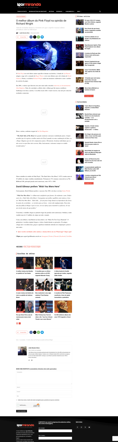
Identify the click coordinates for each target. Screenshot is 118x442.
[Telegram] (42, 37)
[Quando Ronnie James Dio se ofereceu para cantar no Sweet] (80, 144)
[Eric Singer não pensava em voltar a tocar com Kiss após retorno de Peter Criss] (80, 136)
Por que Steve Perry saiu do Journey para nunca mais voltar (24, 317)
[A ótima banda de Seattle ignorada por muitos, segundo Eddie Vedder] (63, 263)
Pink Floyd (21, 73)
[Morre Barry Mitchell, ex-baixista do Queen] (80, 90)
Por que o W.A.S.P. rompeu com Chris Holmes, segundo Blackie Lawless (93, 22)
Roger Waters (40, 76)
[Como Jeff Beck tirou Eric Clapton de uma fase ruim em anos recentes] (80, 161)
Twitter (51, 236)
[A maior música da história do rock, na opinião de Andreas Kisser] (25, 285)
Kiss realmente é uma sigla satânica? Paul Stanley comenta (43, 295)
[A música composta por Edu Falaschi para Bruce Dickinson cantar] (80, 177)
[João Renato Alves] (17, 33)
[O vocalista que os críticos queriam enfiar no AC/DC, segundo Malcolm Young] (44, 263)
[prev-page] (17, 323)
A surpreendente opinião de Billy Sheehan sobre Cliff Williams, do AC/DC (93, 169)
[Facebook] (31, 37)
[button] (100, 11)
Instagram (45, 236)
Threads (56, 236)
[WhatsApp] (38, 37)
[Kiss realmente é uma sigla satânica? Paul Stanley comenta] (44, 285)
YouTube (69, 236)
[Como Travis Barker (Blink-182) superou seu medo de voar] (80, 71)
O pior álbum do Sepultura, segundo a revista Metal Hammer (92, 107)
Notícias (38, 312)
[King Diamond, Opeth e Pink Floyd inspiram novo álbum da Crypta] (80, 47)
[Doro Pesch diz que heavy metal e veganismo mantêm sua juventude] (80, 30)
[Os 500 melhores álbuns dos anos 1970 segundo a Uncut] (63, 307)
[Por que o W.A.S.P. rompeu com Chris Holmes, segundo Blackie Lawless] (80, 22)
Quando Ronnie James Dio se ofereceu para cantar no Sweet (93, 144)
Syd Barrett (67, 73)
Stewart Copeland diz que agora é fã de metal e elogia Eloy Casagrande (93, 63)
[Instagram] (31, 360)
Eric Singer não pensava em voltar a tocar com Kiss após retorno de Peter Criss (93, 136)
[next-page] (20, 323)
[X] (34, 37)
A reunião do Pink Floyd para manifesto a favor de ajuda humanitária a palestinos (62, 295)
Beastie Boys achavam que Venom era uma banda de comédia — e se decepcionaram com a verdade (92, 117)
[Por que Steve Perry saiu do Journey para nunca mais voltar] (25, 307)
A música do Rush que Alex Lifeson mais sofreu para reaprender (92, 55)
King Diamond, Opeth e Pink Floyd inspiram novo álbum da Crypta (93, 46)
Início (17, 340)
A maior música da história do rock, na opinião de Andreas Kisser (24, 295)
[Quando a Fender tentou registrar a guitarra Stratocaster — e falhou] (80, 128)
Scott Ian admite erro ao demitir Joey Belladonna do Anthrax (93, 38)
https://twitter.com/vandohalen (34, 350)
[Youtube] (89, 427)
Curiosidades (21, 16)
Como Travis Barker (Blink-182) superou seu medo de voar (92, 71)
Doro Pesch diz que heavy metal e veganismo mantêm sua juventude (93, 30)
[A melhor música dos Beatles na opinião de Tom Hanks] (25, 263)
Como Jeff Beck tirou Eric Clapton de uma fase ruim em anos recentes (93, 160)
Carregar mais (88, 96)
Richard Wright (37, 78)
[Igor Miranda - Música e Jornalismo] (29, 5)
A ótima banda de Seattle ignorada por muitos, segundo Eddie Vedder (63, 273)
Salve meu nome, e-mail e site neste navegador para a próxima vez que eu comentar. (39, 400)
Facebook (62, 236)
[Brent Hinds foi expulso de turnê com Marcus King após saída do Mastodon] (80, 152)
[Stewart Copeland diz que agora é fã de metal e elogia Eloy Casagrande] (80, 63)
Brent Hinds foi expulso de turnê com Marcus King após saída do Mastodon (93, 152)
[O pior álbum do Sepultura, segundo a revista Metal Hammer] (80, 107)
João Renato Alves (24, 33)
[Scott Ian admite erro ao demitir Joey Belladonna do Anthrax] (80, 38)
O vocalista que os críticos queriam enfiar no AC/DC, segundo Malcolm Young (42, 273)
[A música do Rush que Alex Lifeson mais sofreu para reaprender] (80, 55)
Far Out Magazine (42, 131)
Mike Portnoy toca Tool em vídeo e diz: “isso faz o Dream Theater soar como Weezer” (43, 317)
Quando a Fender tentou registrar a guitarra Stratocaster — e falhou (92, 127)
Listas (56, 312)
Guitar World (66, 191)
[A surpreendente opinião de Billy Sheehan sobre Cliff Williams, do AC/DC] (80, 169)
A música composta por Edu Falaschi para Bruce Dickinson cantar (93, 177)
